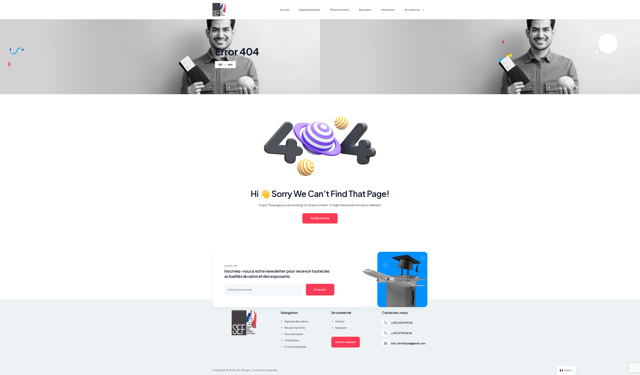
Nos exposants (293, 334)
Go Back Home (320, 218)
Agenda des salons (296, 321)
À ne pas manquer (295, 346)
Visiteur (340, 321)
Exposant (341, 327)
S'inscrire (320, 289)
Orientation (291, 340)
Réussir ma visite (294, 327)
